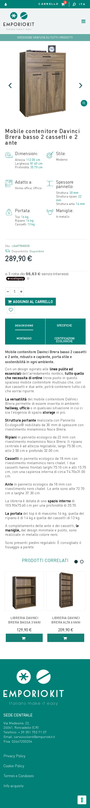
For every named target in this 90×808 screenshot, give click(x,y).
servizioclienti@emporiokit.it (34, 736)
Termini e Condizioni (18, 775)
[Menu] (83, 21)
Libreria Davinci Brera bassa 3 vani (24, 620)
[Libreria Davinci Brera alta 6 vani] (65, 591)
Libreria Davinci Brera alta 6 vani (65, 620)
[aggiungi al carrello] (24, 638)
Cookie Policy (13, 765)
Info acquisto (13, 785)
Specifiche (64, 325)
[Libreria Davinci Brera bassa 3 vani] (24, 591)
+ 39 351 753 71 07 (32, 732)
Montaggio (24, 338)
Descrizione (24, 325)
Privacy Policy (14, 755)
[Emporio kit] (23, 21)
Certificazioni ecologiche (64, 340)
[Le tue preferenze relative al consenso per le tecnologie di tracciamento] (82, 799)
